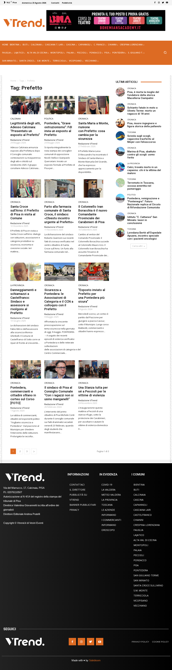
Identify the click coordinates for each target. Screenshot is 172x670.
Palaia (138, 550)
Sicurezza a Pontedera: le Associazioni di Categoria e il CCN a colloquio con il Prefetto (58, 299)
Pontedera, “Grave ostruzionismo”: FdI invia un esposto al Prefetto (58, 129)
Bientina (139, 484)
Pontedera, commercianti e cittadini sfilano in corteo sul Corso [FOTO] (23, 395)
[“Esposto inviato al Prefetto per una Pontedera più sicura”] (93, 272)
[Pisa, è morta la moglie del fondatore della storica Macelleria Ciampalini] (120, 92)
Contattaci (77, 484)
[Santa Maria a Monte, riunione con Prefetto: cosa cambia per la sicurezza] (93, 105)
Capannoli (140, 504)
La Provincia (17, 285)
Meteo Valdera (111, 494)
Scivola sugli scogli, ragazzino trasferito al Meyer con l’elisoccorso (141, 138)
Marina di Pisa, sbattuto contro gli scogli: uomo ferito (141, 154)
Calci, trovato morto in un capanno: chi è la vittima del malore (144, 170)
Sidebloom (95, 660)
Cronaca (83, 119)
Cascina (138, 499)
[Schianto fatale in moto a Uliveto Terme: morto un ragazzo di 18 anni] (120, 107)
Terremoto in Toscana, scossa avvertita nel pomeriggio (140, 185)
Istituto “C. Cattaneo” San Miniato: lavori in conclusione (142, 220)
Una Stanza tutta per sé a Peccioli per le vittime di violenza (93, 391)
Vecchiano (140, 605)
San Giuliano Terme (146, 575)
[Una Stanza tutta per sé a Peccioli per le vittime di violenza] (93, 369)
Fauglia (138, 530)
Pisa (136, 565)
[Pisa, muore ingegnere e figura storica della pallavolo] (120, 123)
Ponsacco (140, 560)
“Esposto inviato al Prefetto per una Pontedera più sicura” (91, 295)
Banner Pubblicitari (83, 504)
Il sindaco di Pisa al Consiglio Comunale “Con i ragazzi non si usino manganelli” (59, 393)
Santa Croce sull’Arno (148, 585)
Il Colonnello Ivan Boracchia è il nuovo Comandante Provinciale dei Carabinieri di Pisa (92, 214)
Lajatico (139, 535)
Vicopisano (141, 600)
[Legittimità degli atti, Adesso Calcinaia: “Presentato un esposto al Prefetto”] (25, 105)
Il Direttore (77, 489)
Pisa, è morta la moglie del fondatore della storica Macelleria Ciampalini (143, 95)
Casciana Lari (142, 509)
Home (13, 80)
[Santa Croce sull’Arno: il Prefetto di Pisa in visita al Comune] (25, 188)
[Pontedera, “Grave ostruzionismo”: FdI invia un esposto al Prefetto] (59, 105)
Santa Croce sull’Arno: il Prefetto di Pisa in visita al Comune (24, 212)
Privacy (74, 509)
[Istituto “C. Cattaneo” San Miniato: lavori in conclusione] (120, 217)
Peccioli (139, 555)
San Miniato (141, 580)
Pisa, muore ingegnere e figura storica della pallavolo (144, 125)
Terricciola (141, 595)
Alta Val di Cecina (145, 540)
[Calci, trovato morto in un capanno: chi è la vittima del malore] (120, 167)
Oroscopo (108, 530)
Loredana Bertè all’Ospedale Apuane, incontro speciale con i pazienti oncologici (144, 235)
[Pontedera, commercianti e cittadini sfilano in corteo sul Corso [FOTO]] (25, 369)
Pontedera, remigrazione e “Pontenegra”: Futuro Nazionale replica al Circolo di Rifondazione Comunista (144, 203)
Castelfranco (143, 514)
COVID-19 (106, 484)
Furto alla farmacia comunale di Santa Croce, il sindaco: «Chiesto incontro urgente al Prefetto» (59, 214)
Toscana (131, 132)
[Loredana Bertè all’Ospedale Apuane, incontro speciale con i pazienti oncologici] (120, 232)
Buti (136, 489)
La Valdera (108, 489)
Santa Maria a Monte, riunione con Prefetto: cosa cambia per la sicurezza (93, 130)
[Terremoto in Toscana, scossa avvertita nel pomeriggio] (120, 182)
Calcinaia (15, 119)
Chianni (138, 519)
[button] (165, 53)
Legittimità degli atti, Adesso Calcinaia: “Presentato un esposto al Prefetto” (25, 129)
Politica (48, 119)
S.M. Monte (140, 590)
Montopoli (141, 545)
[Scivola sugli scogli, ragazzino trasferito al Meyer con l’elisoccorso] (120, 135)
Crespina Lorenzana (147, 525)
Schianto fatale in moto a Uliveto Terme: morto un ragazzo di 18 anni (142, 110)
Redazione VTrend (19, 139)
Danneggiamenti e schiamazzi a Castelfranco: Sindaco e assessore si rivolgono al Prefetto (23, 301)
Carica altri (137, 246)
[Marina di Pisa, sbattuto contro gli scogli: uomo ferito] (120, 151)
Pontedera (141, 570)
